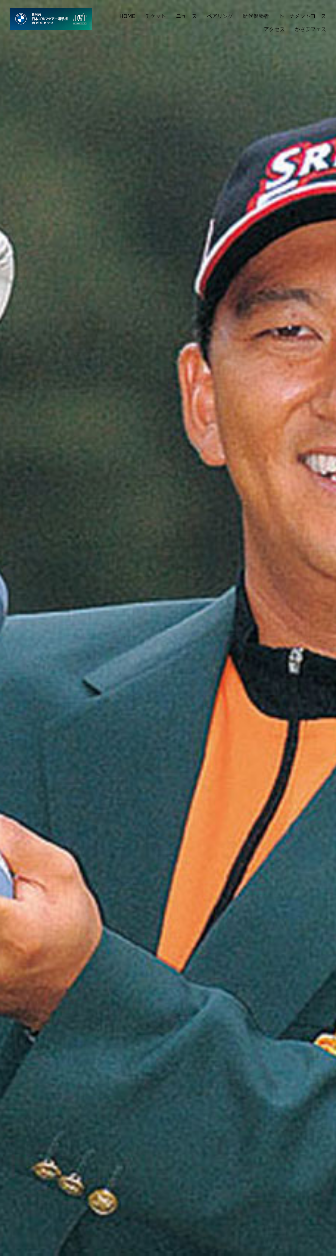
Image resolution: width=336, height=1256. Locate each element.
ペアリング (220, 15)
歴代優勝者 (256, 15)
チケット (155, 15)
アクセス (274, 29)
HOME (127, 15)
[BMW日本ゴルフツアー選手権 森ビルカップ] (51, 19)
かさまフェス (310, 29)
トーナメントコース (302, 15)
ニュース (186, 15)
